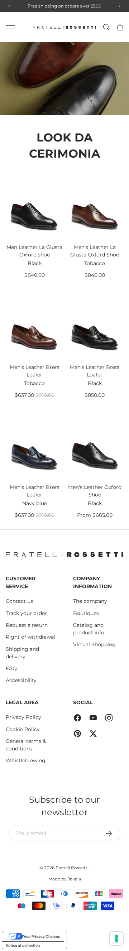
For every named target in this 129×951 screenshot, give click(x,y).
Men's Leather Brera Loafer (34, 371)
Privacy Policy (23, 717)
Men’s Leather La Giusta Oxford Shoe (94, 251)
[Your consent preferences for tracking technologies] (116, 938)
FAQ (11, 668)
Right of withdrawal (30, 637)
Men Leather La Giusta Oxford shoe (34, 251)
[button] (120, 27)
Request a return (27, 625)
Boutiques (86, 613)
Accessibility (21, 680)
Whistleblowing (26, 760)
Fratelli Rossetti (72, 867)
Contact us (19, 601)
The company (90, 601)
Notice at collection (23, 945)
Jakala (74, 879)
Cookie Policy (23, 729)
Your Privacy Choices (41, 936)
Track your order (26, 613)
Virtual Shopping (94, 644)
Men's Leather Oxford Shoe (94, 491)
